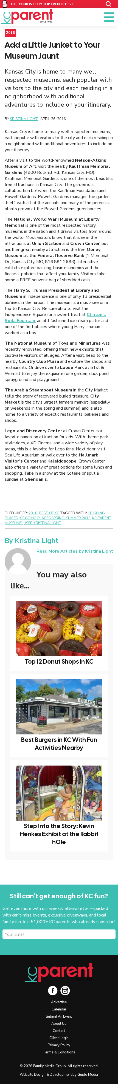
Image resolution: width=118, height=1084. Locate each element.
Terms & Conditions (59, 1052)
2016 (10, 32)
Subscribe (24, 944)
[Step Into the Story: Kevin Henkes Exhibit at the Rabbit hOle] (59, 793)
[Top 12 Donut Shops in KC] (59, 628)
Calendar (59, 1009)
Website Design (33, 1074)
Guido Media (87, 1074)
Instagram (65, 990)
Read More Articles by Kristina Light (74, 551)
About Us (58, 1023)
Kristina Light (36, 540)
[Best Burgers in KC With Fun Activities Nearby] (59, 706)
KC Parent (27, 16)
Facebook (53, 990)
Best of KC (49, 513)
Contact (59, 1030)
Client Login (59, 1038)
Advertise (59, 1002)
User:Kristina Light (42, 523)
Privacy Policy (59, 1045)
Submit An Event (59, 1016)
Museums (13, 523)
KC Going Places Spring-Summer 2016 (55, 518)
